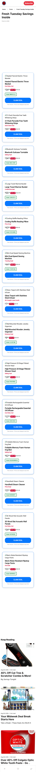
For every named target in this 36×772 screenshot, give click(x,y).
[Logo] (4, 3)
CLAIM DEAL (18, 100)
